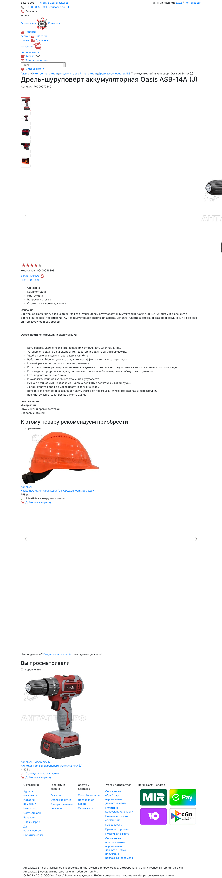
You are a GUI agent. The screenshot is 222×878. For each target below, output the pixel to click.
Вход (179, 2)
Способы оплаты (89, 795)
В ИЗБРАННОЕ (30, 275)
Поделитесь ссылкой (57, 654)
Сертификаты (32, 812)
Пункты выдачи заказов (53, 2)
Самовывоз (85, 808)
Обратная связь (33, 835)
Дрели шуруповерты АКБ (114, 73)
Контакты (54, 23)
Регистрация (193, 2)
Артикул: (26, 86)
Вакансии (29, 817)
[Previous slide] (25, 216)
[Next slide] (196, 539)
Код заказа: (28, 270)
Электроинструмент (45, 73)
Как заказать (113, 824)
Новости (29, 808)
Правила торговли (117, 829)
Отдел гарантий (61, 799)
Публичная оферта (117, 833)
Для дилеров (31, 822)
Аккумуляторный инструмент (78, 73)
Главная (26, 73)
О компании (28, 23)
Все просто (58, 795)
